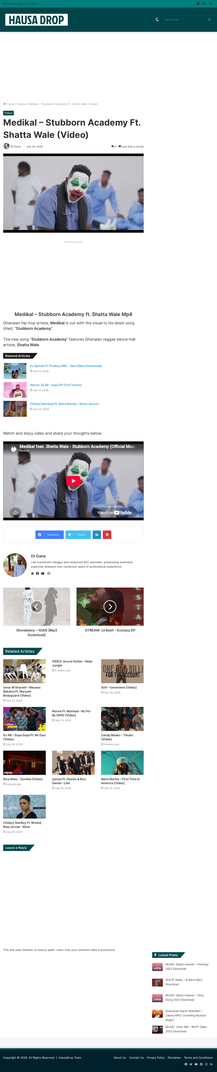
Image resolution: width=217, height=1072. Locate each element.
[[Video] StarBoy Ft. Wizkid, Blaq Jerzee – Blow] (24, 807)
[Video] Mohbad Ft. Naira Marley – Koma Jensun (64, 404)
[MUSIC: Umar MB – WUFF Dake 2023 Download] (157, 1030)
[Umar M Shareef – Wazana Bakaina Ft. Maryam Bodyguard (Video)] (24, 671)
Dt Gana (38, 556)
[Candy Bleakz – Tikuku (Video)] (122, 719)
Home (10, 104)
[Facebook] (38, 573)
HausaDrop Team (70, 1057)
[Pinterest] (107, 534)
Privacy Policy (156, 1057)
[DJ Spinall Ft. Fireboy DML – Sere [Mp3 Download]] (15, 371)
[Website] (33, 573)
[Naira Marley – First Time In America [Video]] (122, 763)
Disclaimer (174, 1057)
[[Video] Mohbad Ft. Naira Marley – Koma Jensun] (15, 409)
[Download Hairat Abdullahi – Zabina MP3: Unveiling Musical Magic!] (157, 1014)
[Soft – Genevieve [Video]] (122, 671)
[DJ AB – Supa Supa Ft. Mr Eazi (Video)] (24, 719)
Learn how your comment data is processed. (85, 950)
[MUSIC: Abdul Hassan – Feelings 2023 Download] (157, 967)
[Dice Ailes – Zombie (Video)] (24, 763)
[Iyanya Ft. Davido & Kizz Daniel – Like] (73, 763)
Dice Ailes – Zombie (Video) (23, 779)
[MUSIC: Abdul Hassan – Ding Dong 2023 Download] (157, 998)
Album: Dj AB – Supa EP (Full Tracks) (56, 385)
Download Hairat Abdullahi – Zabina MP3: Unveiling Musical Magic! (186, 1015)
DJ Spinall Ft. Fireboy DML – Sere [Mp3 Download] (66, 366)
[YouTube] (43, 573)
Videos (21, 104)
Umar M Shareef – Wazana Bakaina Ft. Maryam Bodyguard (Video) (21, 691)
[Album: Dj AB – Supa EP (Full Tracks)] (15, 390)
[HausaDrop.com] (36, 20)
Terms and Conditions (198, 1057)
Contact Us (136, 1057)
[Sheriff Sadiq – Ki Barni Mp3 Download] (157, 983)
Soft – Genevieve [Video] (119, 687)
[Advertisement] (108, 65)
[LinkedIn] (97, 534)
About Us (120, 1057)
